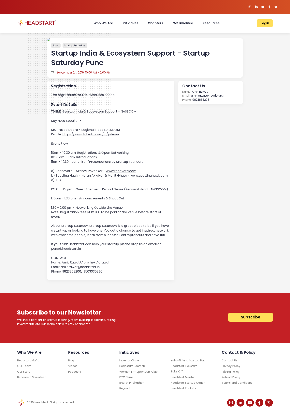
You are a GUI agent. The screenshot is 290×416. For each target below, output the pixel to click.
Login (264, 23)
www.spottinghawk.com (149, 175)
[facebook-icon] (259, 403)
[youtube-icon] (250, 403)
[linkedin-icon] (240, 403)
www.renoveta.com (121, 171)
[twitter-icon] (269, 403)
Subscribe (250, 317)
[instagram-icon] (231, 403)
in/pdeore (90, 134)
